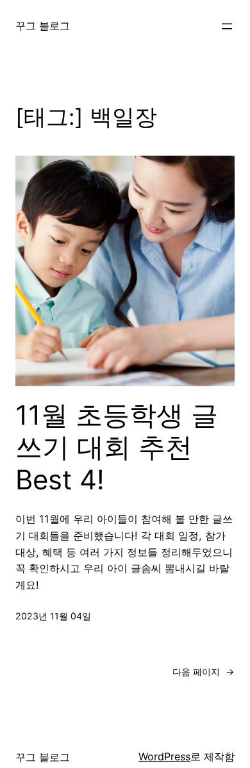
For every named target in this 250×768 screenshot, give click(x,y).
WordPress (164, 756)
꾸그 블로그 (42, 25)
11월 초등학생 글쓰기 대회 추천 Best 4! (116, 447)
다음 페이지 (203, 671)
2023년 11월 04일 (53, 615)
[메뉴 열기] (227, 26)
